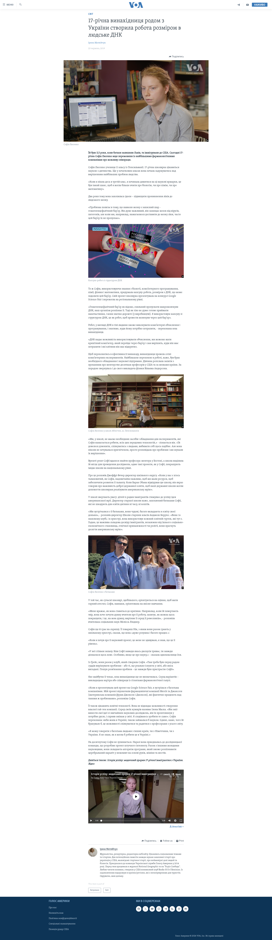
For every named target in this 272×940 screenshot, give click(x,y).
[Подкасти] (179, 908)
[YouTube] (247, 5)
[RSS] (172, 908)
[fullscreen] (181, 820)
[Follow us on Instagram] (159, 908)
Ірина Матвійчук (97, 43)
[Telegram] (238, 5)
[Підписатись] (185, 908)
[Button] (176, 56)
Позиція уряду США (59, 929)
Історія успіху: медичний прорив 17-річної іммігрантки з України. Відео (133, 774)
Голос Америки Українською (108, 778)
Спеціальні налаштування (62, 924)
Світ (90, 14)
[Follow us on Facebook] (138, 908)
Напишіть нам (56, 913)
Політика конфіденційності (63, 918)
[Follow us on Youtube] (152, 908)
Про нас (53, 908)
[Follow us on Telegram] (165, 908)
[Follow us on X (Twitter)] (145, 908)
